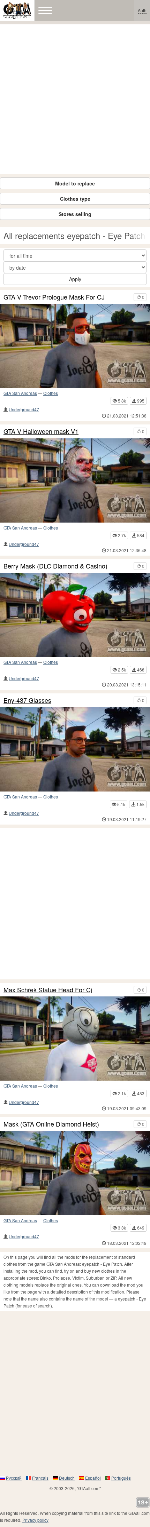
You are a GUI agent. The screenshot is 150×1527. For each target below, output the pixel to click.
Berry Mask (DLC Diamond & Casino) (55, 566)
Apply (75, 279)
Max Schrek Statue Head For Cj (47, 989)
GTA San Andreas (20, 393)
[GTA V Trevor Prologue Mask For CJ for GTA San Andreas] (75, 346)
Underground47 (24, 409)
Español (93, 1478)
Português (121, 1478)
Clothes (50, 393)
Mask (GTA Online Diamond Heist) (51, 1124)
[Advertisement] (75, 99)
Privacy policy (35, 1520)
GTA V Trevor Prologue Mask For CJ (54, 297)
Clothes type (75, 198)
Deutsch (67, 1478)
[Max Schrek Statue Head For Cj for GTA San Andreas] (75, 1038)
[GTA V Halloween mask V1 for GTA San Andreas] (75, 480)
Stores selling (75, 213)
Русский (14, 1478)
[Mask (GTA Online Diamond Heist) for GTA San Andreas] (75, 1173)
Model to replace (75, 183)
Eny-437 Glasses (27, 700)
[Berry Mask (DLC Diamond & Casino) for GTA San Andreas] (75, 615)
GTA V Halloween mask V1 (40, 431)
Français (40, 1478)
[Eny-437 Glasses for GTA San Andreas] (75, 749)
